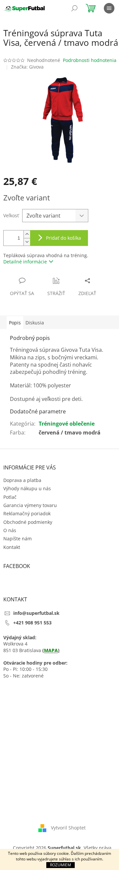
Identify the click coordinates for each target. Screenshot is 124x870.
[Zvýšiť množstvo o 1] (26, 234)
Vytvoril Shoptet (68, 828)
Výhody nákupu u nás (27, 488)
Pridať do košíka (63, 238)
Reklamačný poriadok (27, 513)
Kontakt (11, 547)
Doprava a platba (22, 480)
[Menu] (109, 8)
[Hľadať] (74, 8)
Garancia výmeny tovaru (30, 505)
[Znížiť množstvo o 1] (26, 242)
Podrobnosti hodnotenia (89, 60)
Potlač (10, 497)
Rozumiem (60, 865)
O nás (9, 530)
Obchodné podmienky (27, 522)
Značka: (27, 67)
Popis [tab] (15, 322)
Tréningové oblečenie (67, 423)
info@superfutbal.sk (36, 613)
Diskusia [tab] (34, 322)
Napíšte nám (17, 538)
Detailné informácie (25, 261)
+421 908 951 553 (32, 622)
